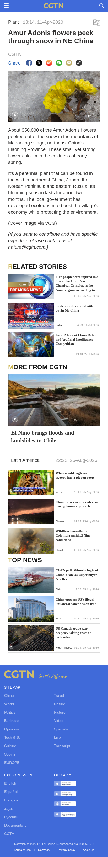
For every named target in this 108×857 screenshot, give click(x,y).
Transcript (62, 746)
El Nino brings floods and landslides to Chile (42, 436)
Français (11, 800)
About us (88, 850)
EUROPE (11, 763)
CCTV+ (10, 834)
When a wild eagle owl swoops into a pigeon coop (75, 475)
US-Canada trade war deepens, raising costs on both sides (73, 632)
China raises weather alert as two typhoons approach (77, 504)
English (10, 783)
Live (57, 738)
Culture (10, 746)
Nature (59, 704)
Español (11, 792)
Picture (60, 712)
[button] (15, 115)
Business (11, 721)
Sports (9, 754)
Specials (61, 729)
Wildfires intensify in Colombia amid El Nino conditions (73, 535)
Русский (11, 817)
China (9, 696)
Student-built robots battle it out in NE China (76, 308)
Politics (9, 712)
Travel (59, 696)
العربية (9, 809)
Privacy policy (67, 850)
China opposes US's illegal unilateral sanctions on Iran (76, 601)
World (9, 704)
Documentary (15, 825)
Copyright (44, 850)
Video (58, 721)
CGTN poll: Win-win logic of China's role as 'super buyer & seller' (77, 574)
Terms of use (22, 850)
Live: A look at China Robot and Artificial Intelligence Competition (76, 339)
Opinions (11, 729)
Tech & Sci (12, 738)
